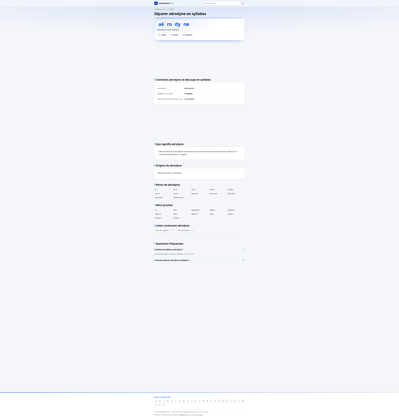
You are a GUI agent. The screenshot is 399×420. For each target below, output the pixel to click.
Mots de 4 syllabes (165, 230)
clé (157, 194)
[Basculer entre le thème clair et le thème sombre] (243, 3)
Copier (163, 35)
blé (212, 189)
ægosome (231, 210)
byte (194, 194)
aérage (230, 214)
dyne (159, 197)
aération (176, 218)
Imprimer (188, 35)
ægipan (212, 210)
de (193, 189)
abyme (178, 197)
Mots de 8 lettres (186, 230)
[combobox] (221, 3)
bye (230, 189)
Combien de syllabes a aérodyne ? (168, 249)
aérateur (158, 218)
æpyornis (194, 214)
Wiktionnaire (184, 415)
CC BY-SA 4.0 (199, 415)
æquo (212, 214)
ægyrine (158, 214)
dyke (231, 194)
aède (175, 210)
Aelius (175, 214)
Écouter (175, 35)
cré (175, 194)
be (175, 189)
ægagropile (195, 210)
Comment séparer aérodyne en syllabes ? (172, 260)
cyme (213, 194)
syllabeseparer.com (160, 9)
